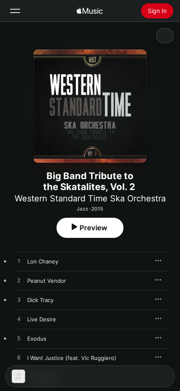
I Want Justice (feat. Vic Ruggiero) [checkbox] (71, 358)
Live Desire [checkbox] (41, 319)
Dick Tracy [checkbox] (40, 300)
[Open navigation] (15, 11)
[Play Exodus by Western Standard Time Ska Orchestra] (18, 338)
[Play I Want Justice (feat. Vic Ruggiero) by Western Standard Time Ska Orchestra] (18, 358)
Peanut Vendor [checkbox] (46, 280)
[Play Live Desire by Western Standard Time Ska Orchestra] (18, 319)
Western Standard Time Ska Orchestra (90, 198)
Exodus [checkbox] (36, 338)
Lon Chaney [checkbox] (42, 261)
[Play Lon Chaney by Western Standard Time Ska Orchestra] (18, 261)
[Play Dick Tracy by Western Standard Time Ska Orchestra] (18, 300)
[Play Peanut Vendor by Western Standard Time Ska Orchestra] (18, 280)
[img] (90, 11)
